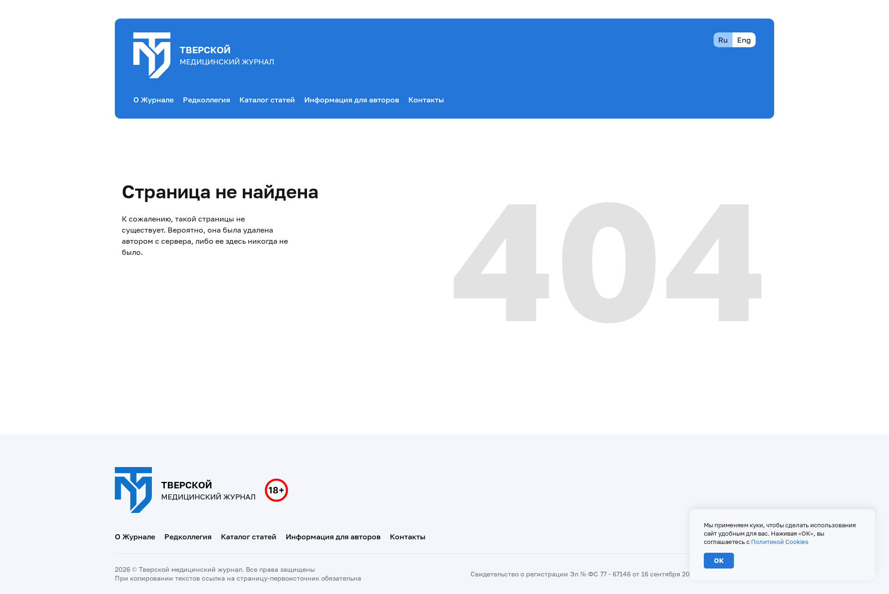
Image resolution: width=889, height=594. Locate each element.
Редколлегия (206, 99)
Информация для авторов (351, 99)
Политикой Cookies (779, 541)
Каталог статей (267, 99)
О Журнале (153, 99)
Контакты (426, 99)
